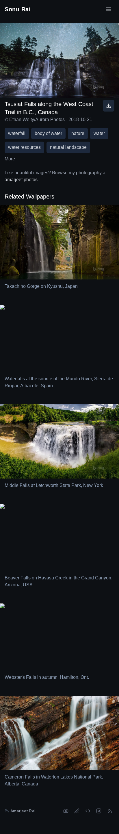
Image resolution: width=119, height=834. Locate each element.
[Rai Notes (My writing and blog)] (76, 811)
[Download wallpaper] (108, 106)
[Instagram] (98, 811)
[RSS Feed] (109, 811)
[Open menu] (108, 9)
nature (77, 133)
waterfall (16, 133)
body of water (48, 133)
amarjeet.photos (21, 179)
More (10, 158)
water (99, 133)
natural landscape (68, 147)
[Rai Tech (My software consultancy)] (87, 811)
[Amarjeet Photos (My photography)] (65, 811)
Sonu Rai (18, 9)
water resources (24, 147)
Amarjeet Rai (22, 811)
